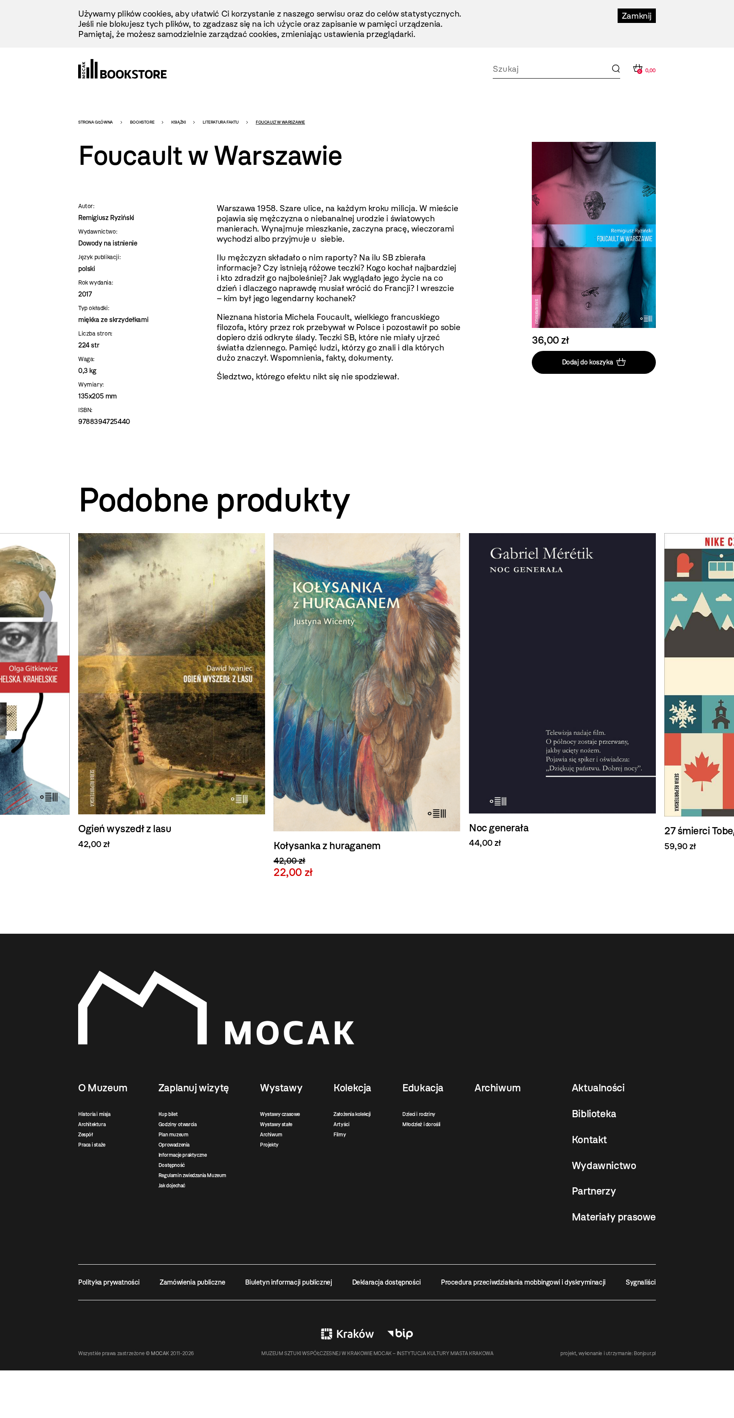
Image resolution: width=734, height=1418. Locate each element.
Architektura (91, 1124)
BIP (400, 1334)
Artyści (341, 1124)
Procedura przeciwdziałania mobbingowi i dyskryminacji (523, 1282)
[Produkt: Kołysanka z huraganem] (171, 705)
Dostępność (171, 1165)
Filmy (339, 1135)
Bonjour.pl (645, 1353)
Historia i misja (94, 1114)
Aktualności (598, 1088)
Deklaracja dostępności (386, 1282)
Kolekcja (352, 1088)
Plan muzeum (173, 1135)
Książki (178, 122)
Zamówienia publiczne (192, 1282)
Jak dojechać (171, 1186)
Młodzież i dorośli (421, 1124)
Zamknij (637, 16)
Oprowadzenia (173, 1145)
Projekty (269, 1145)
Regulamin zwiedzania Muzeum (192, 1175)
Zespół (85, 1135)
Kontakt (589, 1140)
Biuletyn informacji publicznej (288, 1282)
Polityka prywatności (109, 1282)
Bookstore (142, 122)
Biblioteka (594, 1114)
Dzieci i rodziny (418, 1114)
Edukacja (422, 1088)
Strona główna (95, 122)
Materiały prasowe (614, 1217)
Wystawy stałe (276, 1124)
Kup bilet (168, 1114)
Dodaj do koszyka (587, 362)
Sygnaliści (641, 1282)
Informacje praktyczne (182, 1155)
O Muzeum (102, 1088)
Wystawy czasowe (280, 1114)
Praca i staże (91, 1145)
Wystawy (281, 1088)
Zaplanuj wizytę (193, 1088)
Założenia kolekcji (352, 1114)
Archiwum (271, 1135)
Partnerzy (594, 1191)
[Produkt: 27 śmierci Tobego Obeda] (562, 692)
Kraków (347, 1334)
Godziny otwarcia (177, 1124)
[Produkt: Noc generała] (367, 690)
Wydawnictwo (604, 1166)
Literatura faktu (221, 122)
